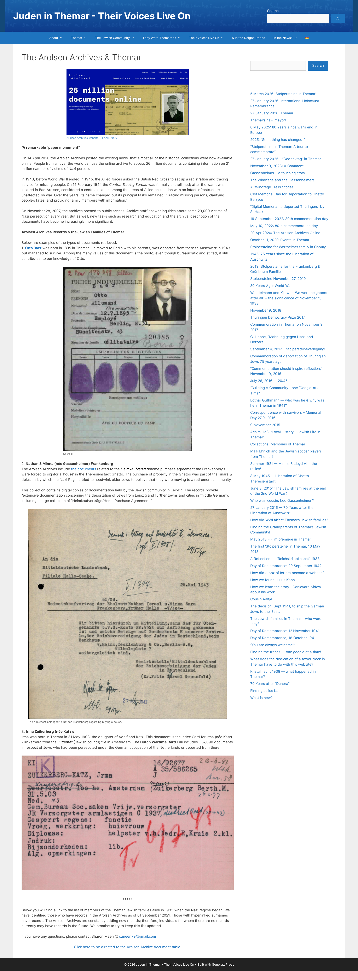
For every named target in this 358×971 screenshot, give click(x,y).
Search (273, 11)
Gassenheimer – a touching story (277, 173)
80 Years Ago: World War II (272, 286)
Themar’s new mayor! (268, 120)
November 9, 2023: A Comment (277, 166)
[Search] (338, 19)
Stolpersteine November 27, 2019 (278, 279)
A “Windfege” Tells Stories (272, 187)
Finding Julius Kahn (266, 691)
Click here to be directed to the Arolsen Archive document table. (127, 947)
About (53, 38)
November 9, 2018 (265, 310)
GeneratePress (223, 964)
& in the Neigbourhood (248, 38)
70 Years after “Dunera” (269, 684)
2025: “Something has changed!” (277, 140)
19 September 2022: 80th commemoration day (289, 219)
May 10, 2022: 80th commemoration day (284, 226)
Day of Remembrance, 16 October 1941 (283, 638)
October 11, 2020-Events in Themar (279, 240)
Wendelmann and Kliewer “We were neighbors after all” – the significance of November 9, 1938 (288, 298)
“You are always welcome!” (272, 645)
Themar (76, 38)
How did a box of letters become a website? (287, 573)
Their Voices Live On (204, 38)
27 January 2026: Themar (271, 113)
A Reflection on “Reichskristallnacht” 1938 (284, 559)
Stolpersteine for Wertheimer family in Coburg (288, 247)
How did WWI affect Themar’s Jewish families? (289, 520)
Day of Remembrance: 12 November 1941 (284, 631)
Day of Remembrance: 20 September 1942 (286, 566)
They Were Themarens (159, 38)
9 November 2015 (265, 425)
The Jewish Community (112, 38)
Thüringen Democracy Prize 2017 (277, 317)
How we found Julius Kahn (272, 580)
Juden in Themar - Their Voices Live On (102, 16)
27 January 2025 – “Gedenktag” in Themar (285, 159)
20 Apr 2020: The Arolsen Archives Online (285, 233)
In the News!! (283, 38)
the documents (83, 469)
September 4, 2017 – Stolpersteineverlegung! (287, 349)
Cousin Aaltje (261, 599)
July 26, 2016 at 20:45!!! (270, 381)
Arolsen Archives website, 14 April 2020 (92, 137)
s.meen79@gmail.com (137, 936)
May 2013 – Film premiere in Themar (280, 539)
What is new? (261, 698)
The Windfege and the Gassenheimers (282, 180)
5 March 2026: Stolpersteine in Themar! (283, 94)
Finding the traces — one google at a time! (285, 652)
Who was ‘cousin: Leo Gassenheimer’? (282, 500)
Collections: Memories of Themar (277, 444)
